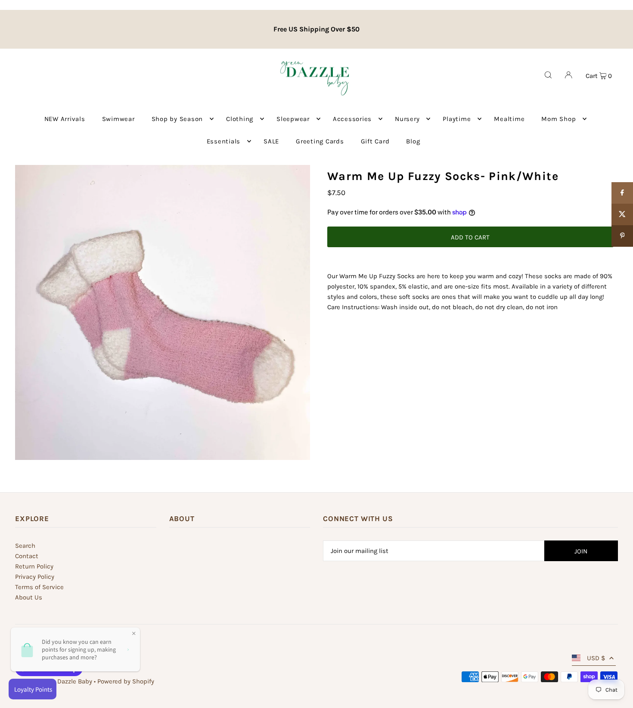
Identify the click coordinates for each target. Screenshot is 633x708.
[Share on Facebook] (622, 193)
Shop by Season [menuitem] (177, 119)
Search (25, 546)
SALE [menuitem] (271, 141)
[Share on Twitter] (622, 214)
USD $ (596, 658)
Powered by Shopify (125, 681)
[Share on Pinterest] (622, 236)
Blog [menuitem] (413, 141)
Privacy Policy (34, 577)
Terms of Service (39, 587)
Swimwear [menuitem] (118, 119)
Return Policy (34, 566)
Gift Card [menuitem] (375, 141)
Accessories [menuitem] (352, 119)
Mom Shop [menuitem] (558, 119)
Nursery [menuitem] (407, 119)
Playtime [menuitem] (457, 119)
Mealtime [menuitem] (509, 119)
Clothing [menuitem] (239, 119)
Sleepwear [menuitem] (293, 119)
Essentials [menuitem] (224, 141)
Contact (26, 556)
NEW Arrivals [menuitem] (64, 119)
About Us (28, 597)
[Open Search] (548, 75)
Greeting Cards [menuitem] (320, 141)
